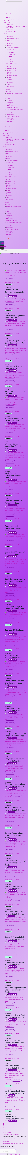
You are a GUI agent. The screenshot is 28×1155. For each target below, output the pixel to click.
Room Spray (10, 118)
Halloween (11, 59)
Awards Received (8, 20)
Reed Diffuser (10, 114)
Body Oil (9, 72)
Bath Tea (9, 40)
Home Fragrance (10, 111)
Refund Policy (9, 29)
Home (1, 266)
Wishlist (8, 17)
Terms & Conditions (11, 31)
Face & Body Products (11, 63)
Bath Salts (10, 42)
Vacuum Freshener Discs (13, 116)
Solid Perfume (10, 88)
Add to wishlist (10, 278)
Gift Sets (8, 89)
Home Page (7, 22)
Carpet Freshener (11, 119)
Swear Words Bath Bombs (13, 47)
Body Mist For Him (11, 70)
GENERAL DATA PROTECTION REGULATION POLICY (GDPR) (16, 27)
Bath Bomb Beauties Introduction (12, 19)
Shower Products (11, 49)
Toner (8, 84)
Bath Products (9, 35)
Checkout (8, 13)
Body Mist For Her (11, 68)
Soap (7, 96)
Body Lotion (10, 73)
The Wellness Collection (12, 107)
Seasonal (9, 51)
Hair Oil (9, 95)
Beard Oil (9, 65)
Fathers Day (12, 58)
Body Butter (10, 66)
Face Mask (10, 82)
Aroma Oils (10, 112)
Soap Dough (10, 102)
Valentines (11, 52)
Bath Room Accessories (13, 38)
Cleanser (9, 79)
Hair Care (8, 91)
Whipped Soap (11, 105)
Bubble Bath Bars (11, 43)
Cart (7, 15)
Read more (11, 812)
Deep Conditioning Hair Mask (14, 93)
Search (2, 249)
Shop (5, 33)
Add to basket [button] (12, 296)
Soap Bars (10, 100)
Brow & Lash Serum (12, 75)
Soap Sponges (11, 104)
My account (7, 12)
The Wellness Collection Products (15, 109)
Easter (10, 56)
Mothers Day (12, 54)
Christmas (11, 61)
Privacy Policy (9, 24)
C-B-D (9, 45)
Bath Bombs (10, 36)
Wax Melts (10, 121)
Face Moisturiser (11, 81)
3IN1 (8, 98)
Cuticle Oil (9, 77)
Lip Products (10, 86)
